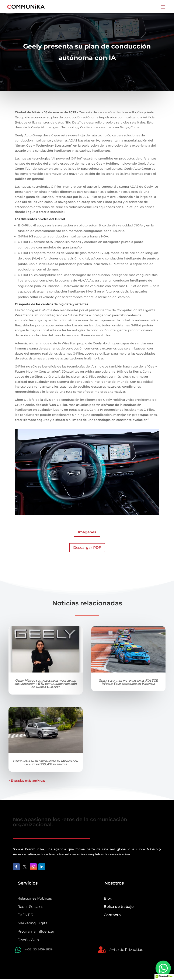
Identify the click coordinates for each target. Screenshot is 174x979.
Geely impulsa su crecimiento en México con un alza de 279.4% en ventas (45, 762)
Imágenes (87, 532)
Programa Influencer (35, 931)
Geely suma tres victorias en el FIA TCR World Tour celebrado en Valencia (128, 682)
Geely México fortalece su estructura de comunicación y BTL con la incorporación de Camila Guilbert (45, 683)
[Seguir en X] (24, 866)
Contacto (112, 915)
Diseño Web (28, 940)
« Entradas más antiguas (26, 780)
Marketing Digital (32, 923)
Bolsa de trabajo (119, 906)
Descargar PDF (87, 547)
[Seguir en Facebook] (16, 866)
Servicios (28, 883)
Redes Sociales (30, 906)
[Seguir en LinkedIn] (41, 866)
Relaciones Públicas (34, 898)
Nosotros (114, 883)
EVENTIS (25, 915)
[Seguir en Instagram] (33, 866)
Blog (108, 898)
